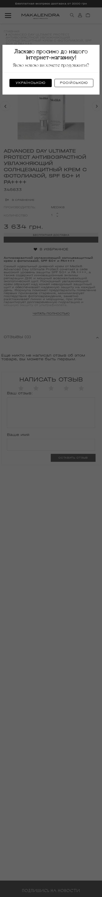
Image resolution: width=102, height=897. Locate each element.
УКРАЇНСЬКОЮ (31, 83)
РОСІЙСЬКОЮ (74, 83)
